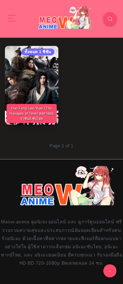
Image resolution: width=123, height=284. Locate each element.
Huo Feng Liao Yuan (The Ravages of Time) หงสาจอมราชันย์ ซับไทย (32, 113)
